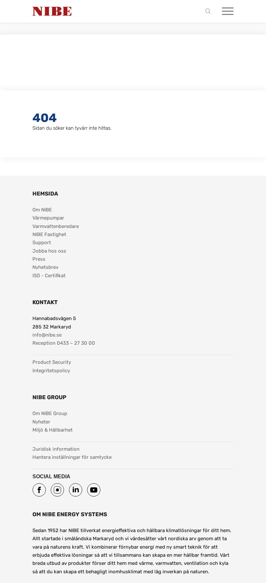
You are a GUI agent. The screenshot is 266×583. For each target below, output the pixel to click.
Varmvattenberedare (55, 226)
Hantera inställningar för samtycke (72, 457)
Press (38, 259)
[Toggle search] (209, 11)
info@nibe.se (47, 335)
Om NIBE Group (49, 413)
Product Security (51, 362)
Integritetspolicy (51, 371)
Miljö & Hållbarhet (52, 430)
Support (41, 242)
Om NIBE (42, 210)
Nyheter (41, 422)
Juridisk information (55, 449)
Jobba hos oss (49, 251)
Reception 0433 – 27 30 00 (63, 343)
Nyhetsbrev (45, 267)
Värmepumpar (48, 218)
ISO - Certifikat (49, 276)
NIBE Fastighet (49, 234)
